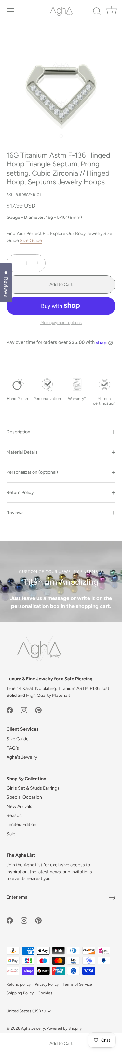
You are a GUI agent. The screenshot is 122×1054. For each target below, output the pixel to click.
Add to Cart (61, 1043)
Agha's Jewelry (22, 757)
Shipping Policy (20, 993)
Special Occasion (24, 797)
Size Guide (31, 240)
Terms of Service (77, 984)
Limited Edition (21, 824)
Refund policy (19, 984)
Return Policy (20, 492)
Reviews (15, 512)
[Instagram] (24, 710)
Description (18, 432)
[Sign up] (112, 897)
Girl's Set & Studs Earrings (33, 788)
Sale (11, 833)
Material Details (22, 452)
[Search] (97, 12)
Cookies (45, 993)
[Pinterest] (38, 710)
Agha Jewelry (33, 1028)
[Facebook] (10, 710)
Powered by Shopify (64, 1028)
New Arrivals (19, 806)
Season (14, 815)
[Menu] (10, 11)
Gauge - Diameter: (26, 217)
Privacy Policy (47, 984)
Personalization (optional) (32, 472)
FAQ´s (13, 748)
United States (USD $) (26, 1011)
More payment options (61, 322)
